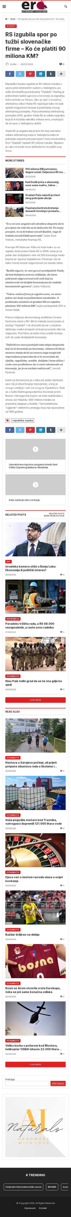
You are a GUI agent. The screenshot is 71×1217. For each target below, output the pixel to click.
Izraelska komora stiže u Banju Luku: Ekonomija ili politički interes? (30, 568)
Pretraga (10, 1079)
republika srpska (23, 420)
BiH (8, 562)
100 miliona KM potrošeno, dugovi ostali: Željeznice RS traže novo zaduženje (45, 171)
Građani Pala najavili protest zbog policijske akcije (42, 197)
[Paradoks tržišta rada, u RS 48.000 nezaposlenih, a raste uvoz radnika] (35, 597)
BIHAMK (46, 1186)
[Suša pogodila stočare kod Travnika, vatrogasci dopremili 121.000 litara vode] (35, 793)
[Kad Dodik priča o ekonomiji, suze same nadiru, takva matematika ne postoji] (14, 186)
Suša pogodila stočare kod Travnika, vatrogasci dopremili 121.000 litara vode (33, 821)
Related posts (56, 514)
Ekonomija (13, 619)
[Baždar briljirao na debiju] (35, 907)
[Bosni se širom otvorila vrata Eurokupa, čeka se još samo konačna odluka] (35, 961)
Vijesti (12, 19)
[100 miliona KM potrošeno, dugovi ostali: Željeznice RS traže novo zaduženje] (14, 173)
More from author (54, 516)
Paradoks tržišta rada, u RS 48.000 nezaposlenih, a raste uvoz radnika (29, 625)
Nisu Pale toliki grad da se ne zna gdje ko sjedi (33, 682)
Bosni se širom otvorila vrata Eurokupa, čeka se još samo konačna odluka (32, 989)
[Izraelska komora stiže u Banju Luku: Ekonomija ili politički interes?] (35, 539)
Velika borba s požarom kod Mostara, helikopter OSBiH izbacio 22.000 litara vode (32, 1047)
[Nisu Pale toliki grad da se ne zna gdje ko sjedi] (35, 654)
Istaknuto (13, 676)
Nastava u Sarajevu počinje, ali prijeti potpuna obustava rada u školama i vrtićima (31, 764)
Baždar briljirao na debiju (22, 934)
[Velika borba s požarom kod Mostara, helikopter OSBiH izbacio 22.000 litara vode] (35, 1018)
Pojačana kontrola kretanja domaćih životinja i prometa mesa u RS (42, 210)
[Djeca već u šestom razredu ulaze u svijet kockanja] (35, 850)
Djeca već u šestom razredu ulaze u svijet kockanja (34, 879)
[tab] (57, 514)
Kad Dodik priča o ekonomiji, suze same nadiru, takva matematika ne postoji (42, 184)
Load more (35, 700)
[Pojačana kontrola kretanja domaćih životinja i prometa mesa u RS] (14, 212)
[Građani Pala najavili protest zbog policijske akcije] (14, 199)
